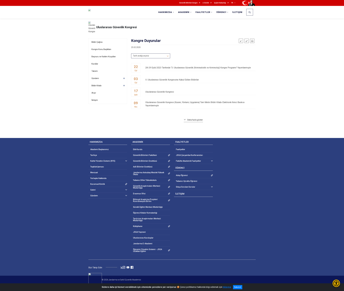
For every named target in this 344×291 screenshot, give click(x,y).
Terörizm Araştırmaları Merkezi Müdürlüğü (147, 220)
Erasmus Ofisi (139, 194)
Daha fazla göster (195, 120)
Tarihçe (93, 155)
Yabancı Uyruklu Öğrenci (186, 181)
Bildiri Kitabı (96, 85)
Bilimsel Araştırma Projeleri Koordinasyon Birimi (145, 200)
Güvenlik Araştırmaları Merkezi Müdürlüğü (146, 187)
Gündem (95, 78)
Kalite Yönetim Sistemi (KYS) (102, 161)
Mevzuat (94, 172)
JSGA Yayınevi (139, 232)
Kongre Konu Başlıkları (101, 49)
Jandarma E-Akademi (142, 243)
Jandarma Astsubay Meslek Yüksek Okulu (148, 173)
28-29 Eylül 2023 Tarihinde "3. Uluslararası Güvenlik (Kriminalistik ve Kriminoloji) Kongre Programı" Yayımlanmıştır (198, 67)
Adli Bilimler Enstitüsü (142, 167)
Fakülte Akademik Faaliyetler (188, 161)
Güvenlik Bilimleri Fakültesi (145, 155)
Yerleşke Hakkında (98, 178)
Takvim (95, 71)
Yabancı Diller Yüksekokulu (145, 180)
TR (232, 3)
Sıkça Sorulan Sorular (185, 187)
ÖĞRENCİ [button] (221, 12)
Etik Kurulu (137, 149)
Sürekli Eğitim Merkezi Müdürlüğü (148, 207)
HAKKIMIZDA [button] (165, 12)
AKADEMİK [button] (183, 12)
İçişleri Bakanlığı (220, 3)
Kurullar (95, 64)
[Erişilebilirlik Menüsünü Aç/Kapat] (336, 283)
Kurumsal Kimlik (97, 184)
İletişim (95, 100)
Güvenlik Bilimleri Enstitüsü (145, 161)
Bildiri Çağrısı (97, 42)
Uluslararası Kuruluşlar (143, 238)
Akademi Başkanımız (99, 149)
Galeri (93, 190)
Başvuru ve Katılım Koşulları (104, 56)
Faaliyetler (180, 149)
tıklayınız (227, 287)
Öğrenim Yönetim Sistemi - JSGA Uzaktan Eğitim (147, 250)
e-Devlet (206, 3)
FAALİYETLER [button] (203, 12)
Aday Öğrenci (182, 175)
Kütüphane (137, 226)
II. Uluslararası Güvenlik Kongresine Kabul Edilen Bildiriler (172, 79)
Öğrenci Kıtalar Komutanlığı (145, 213)
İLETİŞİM (237, 12)
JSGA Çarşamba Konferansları (189, 155)
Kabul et (237, 287)
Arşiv (94, 93)
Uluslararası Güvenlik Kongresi (116, 27)
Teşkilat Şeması (97, 167)
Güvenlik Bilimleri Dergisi (188, 3)
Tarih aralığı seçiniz (141, 56)
